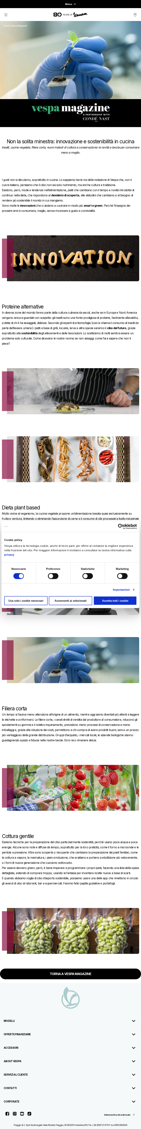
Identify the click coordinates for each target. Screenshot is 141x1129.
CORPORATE (11, 1101)
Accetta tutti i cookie (115, 600)
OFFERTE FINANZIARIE (17, 1034)
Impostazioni (121, 589)
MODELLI (9, 1020)
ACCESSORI (11, 1047)
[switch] (53, 576)
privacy (9, 554)
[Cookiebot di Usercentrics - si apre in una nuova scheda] (121, 526)
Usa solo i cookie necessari (25, 600)
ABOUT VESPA (12, 1061)
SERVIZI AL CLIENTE (16, 1074)
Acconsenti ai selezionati (70, 600)
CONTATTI (10, 1088)
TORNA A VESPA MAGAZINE (70, 974)
